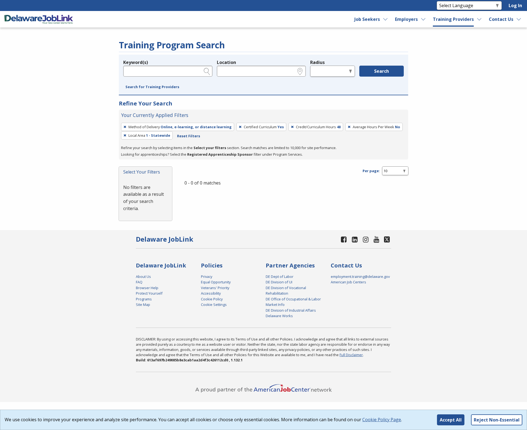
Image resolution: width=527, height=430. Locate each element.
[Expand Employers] (423, 19)
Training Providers (453, 19)
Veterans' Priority (215, 287)
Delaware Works (279, 315)
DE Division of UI (279, 282)
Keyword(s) (135, 62)
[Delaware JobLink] (38, 19)
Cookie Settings (214, 304)
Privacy (206, 276)
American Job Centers (348, 282)
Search (381, 71)
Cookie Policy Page (381, 420)
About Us (143, 276)
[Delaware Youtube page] (376, 239)
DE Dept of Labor (279, 276)
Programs (144, 299)
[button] (152, 87)
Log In (515, 5)
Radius (317, 62)
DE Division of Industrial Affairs (291, 310)
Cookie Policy (212, 299)
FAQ (139, 282)
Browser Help (147, 287)
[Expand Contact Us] (519, 19)
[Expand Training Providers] (479, 19)
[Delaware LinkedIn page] (355, 239)
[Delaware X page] (387, 239)
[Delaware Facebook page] (344, 239)
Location (226, 62)
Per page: (371, 170)
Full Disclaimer (351, 354)
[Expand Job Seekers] (385, 19)
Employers (406, 19)
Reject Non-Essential (497, 420)
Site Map (143, 304)
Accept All (451, 420)
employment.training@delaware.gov (360, 276)
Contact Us (501, 19)
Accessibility (211, 293)
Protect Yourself (149, 293)
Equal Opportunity (216, 282)
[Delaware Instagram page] (365, 239)
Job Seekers (367, 19)
